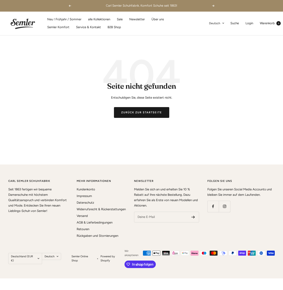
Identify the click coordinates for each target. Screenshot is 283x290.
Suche (234, 23)
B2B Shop (114, 27)
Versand (82, 216)
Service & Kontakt (88, 27)
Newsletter (137, 19)
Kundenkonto (86, 189)
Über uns (157, 19)
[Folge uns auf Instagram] (224, 206)
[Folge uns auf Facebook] (213, 206)
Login (249, 23)
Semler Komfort (58, 27)
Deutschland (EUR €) (22, 258)
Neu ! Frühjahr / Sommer (64, 19)
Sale (120, 19)
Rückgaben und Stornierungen (97, 236)
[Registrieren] (193, 217)
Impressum (84, 196)
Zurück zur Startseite (141, 112)
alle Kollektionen (99, 19)
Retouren (83, 229)
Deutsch (214, 23)
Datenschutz (85, 202)
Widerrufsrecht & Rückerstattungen (101, 209)
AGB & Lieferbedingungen (94, 222)
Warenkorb (269, 23)
